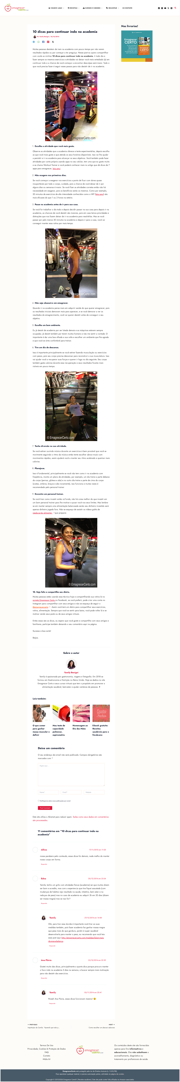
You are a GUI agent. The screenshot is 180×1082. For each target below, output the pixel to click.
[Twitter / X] (168, 8)
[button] (63, 8)
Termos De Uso (46, 1045)
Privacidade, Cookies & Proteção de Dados (47, 1048)
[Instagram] (162, 8)
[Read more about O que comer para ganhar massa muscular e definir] (41, 713)
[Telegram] (34, 41)
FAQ (47, 1052)
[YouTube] (165, 8)
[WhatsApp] (39, 41)
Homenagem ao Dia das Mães (80, 727)
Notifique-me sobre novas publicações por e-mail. (55, 801)
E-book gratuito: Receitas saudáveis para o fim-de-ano (100, 730)
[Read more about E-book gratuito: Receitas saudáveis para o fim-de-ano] (101, 713)
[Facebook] (159, 8)
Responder (44, 864)
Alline (44, 849)
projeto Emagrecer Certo (44, 600)
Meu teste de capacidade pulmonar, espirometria (59, 730)
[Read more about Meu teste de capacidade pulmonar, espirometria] (61, 713)
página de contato (117, 1074)
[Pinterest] (171, 8)
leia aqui (56, 168)
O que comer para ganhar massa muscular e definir (41, 730)
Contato (46, 1055)
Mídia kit (46, 1059)
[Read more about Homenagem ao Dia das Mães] (81, 713)
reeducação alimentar (43, 512)
